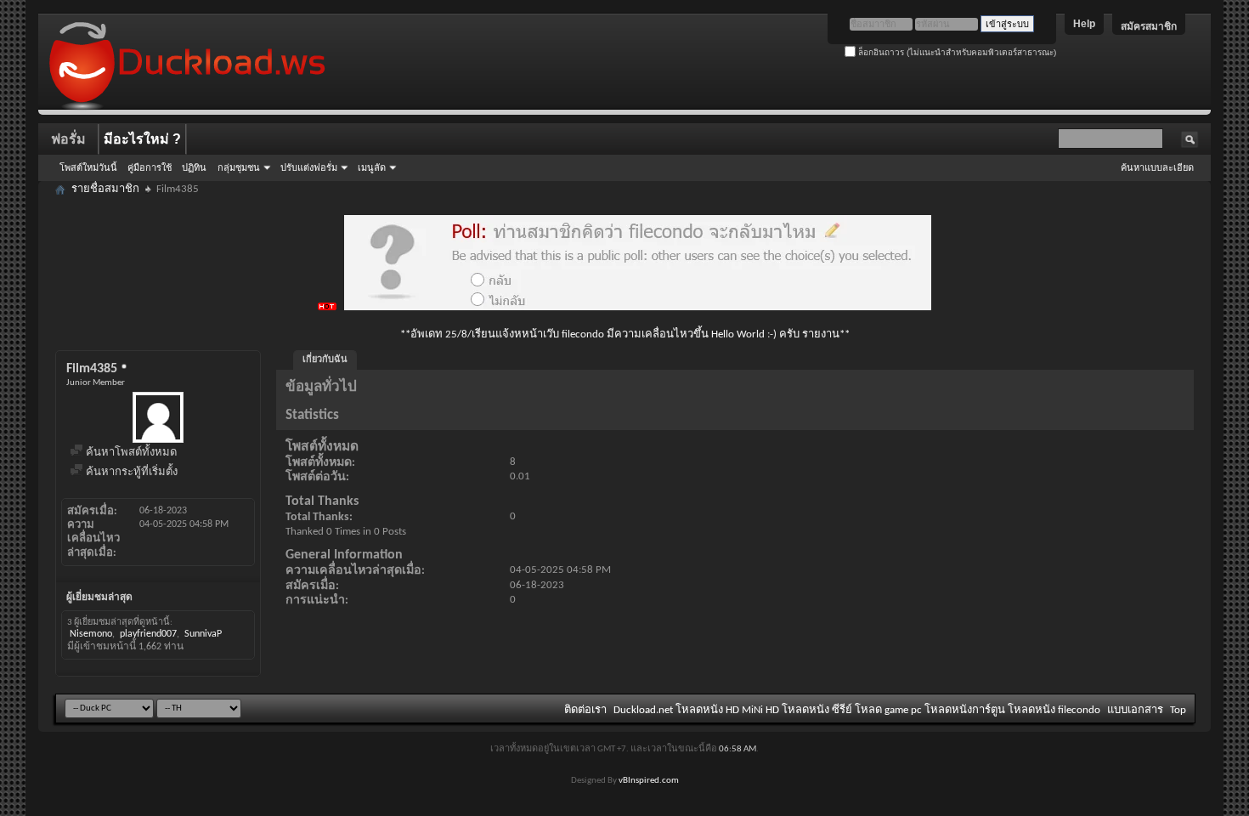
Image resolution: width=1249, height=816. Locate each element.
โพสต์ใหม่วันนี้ (88, 167)
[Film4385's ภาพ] (158, 417)
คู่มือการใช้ (149, 167)
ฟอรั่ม (68, 139)
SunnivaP (203, 634)
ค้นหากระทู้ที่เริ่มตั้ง (130, 472)
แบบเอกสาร (1135, 710)
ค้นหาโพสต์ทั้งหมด (130, 452)
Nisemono (91, 634)
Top (1178, 710)
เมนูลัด (372, 167)
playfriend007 (148, 634)
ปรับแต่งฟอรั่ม (308, 167)
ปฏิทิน (194, 167)
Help (1084, 24)
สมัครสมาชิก (1149, 26)
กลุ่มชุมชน (239, 167)
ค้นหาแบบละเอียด (1157, 167)
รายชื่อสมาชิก (105, 189)
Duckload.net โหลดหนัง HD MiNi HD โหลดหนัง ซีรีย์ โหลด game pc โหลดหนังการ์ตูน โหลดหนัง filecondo (856, 710)
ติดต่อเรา (585, 710)
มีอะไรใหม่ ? (142, 139)
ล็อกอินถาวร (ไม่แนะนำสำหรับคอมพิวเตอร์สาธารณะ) (956, 52)
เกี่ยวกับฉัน (325, 360)
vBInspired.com (649, 780)
